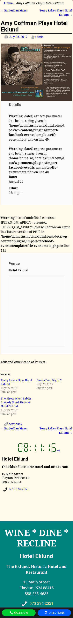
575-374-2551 (19, 489)
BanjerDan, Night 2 (49, 380)
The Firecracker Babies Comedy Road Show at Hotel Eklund (16, 402)
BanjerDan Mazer (14, 10)
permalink (15, 424)
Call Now (20, 613)
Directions (56, 613)
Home (8, 3)
